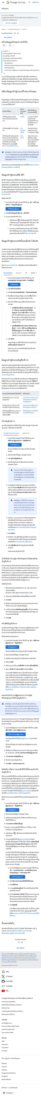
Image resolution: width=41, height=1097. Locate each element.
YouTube (4, 1051)
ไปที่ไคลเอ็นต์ (14, 284)
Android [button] (18, 273)
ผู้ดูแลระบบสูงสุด (25, 791)
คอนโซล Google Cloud (8, 1029)
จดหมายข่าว (5, 1044)
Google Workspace (14, 29)
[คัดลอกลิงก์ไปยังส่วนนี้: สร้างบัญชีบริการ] (17, 421)
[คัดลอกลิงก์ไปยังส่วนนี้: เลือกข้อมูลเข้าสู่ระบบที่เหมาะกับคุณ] (4, 95)
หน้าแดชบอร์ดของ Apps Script (10, 1026)
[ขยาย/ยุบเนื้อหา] (9, 51)
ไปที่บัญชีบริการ (14, 445)
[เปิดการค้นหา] (29, 2)
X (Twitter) (5, 1047)
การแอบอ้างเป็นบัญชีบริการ (23, 542)
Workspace (22, 2)
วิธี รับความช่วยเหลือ (18, 933)
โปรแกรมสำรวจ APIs (7, 1032)
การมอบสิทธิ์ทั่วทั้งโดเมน (11, 146)
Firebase (4, 1070)
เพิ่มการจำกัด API (30, 233)
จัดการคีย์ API (6, 194)
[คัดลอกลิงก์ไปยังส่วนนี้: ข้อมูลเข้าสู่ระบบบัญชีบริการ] (30, 360)
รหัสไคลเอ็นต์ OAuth (22, 130)
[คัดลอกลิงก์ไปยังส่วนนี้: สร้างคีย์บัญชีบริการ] (19, 623)
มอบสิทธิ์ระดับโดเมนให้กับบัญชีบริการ (19, 793)
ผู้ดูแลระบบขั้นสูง (27, 738)
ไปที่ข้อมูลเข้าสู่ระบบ (13, 209)
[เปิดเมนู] (3, 2)
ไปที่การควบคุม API (17, 877)
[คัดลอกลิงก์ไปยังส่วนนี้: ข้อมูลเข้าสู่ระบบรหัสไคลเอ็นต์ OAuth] (4, 244)
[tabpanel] (20, 314)
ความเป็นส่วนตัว (13, 1087)
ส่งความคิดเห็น (8, 37)
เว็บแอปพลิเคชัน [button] (7, 273)
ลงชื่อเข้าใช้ (35, 2)
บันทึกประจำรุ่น (6, 1008)
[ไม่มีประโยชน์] (17, 33)
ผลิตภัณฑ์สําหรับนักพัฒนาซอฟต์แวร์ (12, 1005)
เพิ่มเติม (33, 273)
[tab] (8, 273)
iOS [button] (26, 273)
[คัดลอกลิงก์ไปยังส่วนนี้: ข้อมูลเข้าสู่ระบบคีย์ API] (26, 175)
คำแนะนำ (24, 29)
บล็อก (3, 1041)
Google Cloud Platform (9, 1073)
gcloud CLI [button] (25, 433)
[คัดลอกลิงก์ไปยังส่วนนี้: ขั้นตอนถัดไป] (16, 923)
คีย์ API (22, 117)
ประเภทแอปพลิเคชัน (11, 265)
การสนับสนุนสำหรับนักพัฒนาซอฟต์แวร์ (12, 1011)
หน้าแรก (5, 8)
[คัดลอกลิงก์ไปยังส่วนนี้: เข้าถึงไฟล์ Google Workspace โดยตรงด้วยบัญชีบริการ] (13, 561)
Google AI (5, 1076)
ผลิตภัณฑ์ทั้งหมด (6, 1079)
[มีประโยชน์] (14, 33)
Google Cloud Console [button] (11, 433)
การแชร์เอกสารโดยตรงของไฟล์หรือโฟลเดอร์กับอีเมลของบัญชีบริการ (30, 399)
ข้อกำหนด (4, 1087)
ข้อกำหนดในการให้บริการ (8, 1014)
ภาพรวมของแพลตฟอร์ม (8, 1001)
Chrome (4, 1067)
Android (4, 1063)
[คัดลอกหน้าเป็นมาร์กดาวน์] (10, 45)
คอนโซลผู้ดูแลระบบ (7, 1023)
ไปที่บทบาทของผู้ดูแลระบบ (15, 734)
